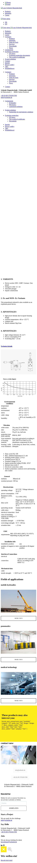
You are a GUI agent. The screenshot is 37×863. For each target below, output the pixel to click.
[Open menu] (5, 19)
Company (8, 37)
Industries (8, 13)
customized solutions (16, 106)
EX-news (12, 53)
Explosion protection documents (19, 55)
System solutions (10, 59)
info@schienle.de (6, 97)
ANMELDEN (13, 808)
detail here (4, 251)
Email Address (6, 240)
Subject (3, 230)
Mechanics (12, 105)
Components (9, 50)
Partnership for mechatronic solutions (21, 112)
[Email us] (7, 4)
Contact (7, 61)
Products (8, 11)
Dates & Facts (13, 42)
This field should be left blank (10, 255)
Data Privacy (5, 244)
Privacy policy (9, 65)
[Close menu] (6, 27)
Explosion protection (11, 52)
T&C (6, 66)
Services (11, 44)
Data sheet (18, 264)
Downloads (13, 46)
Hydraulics (12, 103)
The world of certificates (17, 57)
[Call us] (8, 2)
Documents (12, 121)
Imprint (7, 63)
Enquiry (3, 234)
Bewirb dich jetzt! (6, 860)
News (11, 48)
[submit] (1, 228)
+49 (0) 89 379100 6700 (9, 95)
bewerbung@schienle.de (9, 842)
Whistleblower (9, 68)
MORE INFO (19, 618)
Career (7, 15)
